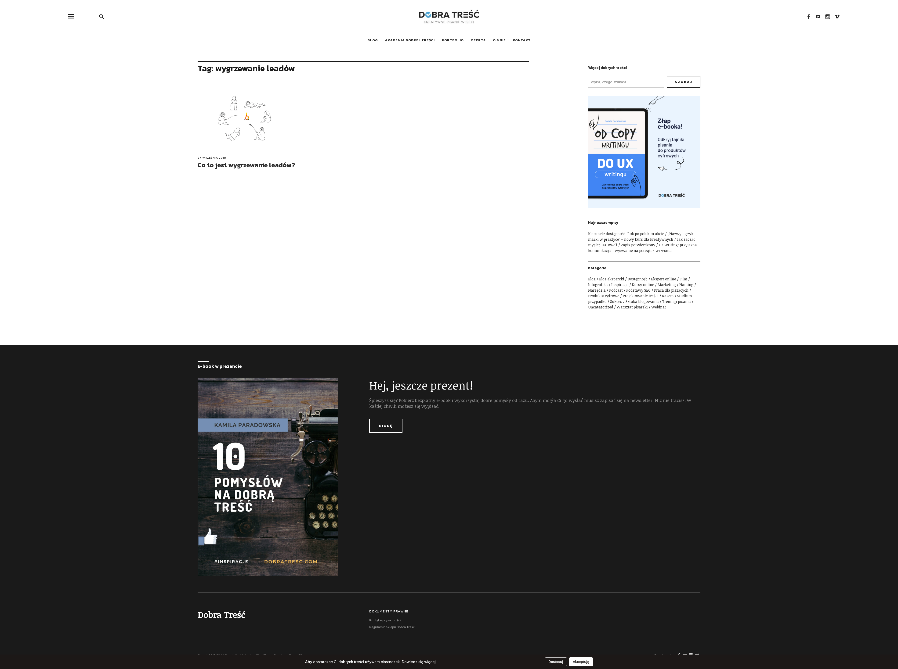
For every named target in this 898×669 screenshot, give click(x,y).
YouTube (818, 16)
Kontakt (522, 40)
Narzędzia (597, 290)
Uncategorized (600, 307)
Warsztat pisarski (632, 307)
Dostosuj (556, 662)
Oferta (478, 40)
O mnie (499, 40)
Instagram (827, 16)
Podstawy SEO (638, 290)
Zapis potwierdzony (638, 244)
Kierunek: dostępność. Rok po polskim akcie (626, 233)
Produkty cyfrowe (603, 295)
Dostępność (638, 279)
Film (683, 279)
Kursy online (643, 284)
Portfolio (453, 40)
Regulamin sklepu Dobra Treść (392, 627)
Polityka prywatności (385, 620)
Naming (686, 284)
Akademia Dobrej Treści (410, 40)
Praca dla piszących (671, 290)
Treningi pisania (676, 301)
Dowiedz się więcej (419, 661)
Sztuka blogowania (642, 301)
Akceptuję (581, 662)
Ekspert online (663, 279)
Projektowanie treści (641, 295)
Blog (372, 40)
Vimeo (837, 16)
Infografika (598, 284)
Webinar (658, 307)
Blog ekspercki (611, 279)
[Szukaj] (101, 16)
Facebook (808, 16)
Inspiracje (619, 284)
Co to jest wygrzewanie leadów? (246, 165)
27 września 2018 (212, 158)
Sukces (616, 301)
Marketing (667, 284)
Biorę (386, 425)
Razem (668, 295)
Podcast (616, 290)
